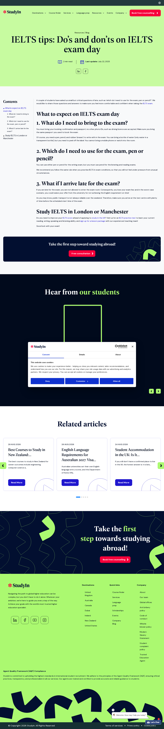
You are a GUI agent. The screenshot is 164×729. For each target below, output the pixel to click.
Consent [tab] (46, 354)
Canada (88, 605)
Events (110, 13)
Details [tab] (82, 354)
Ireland (88, 615)
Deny (47, 381)
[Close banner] (132, 346)
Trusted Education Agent (144, 657)
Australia (89, 600)
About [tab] (118, 354)
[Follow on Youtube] (35, 620)
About (142, 592)
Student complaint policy (144, 646)
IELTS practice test (127, 218)
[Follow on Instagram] (45, 620)
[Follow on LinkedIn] (15, 620)
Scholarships (118, 610)
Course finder (55, 13)
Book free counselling (143, 13)
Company (120, 13)
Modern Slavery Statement (144, 635)
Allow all (116, 381)
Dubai (87, 610)
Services (67, 13)
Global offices (146, 602)
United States (91, 625)
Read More (16, 482)
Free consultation (81, 253)
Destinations (37, 13)
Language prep (83, 13)
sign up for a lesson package (92, 221)
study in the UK (98, 218)
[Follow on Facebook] (25, 620)
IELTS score (68, 218)
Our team (144, 597)
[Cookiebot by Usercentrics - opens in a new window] (116, 346)
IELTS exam (147, 103)
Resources (96, 13)
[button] (158, 391)
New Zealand (90, 620)
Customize (80, 381)
